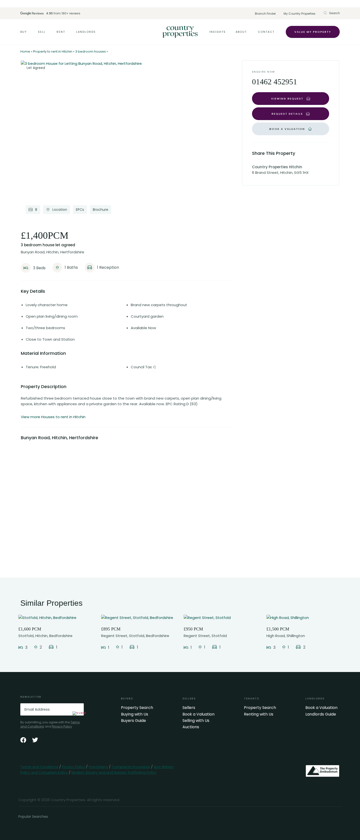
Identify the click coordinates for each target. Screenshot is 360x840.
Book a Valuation (198, 714)
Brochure (100, 210)
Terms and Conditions (39, 766)
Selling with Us (195, 720)
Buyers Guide (133, 720)
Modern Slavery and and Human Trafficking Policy (114, 772)
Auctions (190, 727)
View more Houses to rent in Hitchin (53, 416)
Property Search (137, 707)
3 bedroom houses (90, 51)
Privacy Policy (62, 726)
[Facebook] (23, 740)
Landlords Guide (320, 714)
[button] (331, 13)
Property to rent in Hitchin (52, 51)
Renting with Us (258, 714)
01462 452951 (274, 81)
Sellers (188, 707)
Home (25, 51)
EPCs (80, 210)
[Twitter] (35, 740)
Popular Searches (33, 816)
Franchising (98, 766)
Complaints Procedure (131, 766)
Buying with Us (134, 714)
